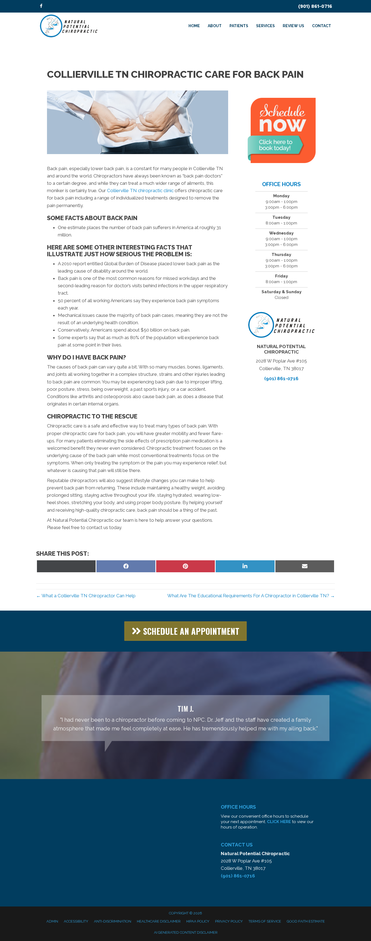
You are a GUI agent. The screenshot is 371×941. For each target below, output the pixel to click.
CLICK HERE (279, 821)
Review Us (293, 26)
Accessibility (76, 921)
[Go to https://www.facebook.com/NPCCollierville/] (41, 6)
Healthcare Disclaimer (159, 921)
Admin (52, 921)
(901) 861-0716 (315, 6)
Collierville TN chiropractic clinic (141, 190)
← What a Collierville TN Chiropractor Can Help (86, 595)
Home (194, 26)
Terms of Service (265, 921)
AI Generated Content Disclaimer (186, 932)
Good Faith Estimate (306, 921)
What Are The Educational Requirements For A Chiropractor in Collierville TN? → (251, 595)
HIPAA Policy (197, 921)
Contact (321, 26)
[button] (185, 631)
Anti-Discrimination (112, 921)
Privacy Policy (229, 921)
